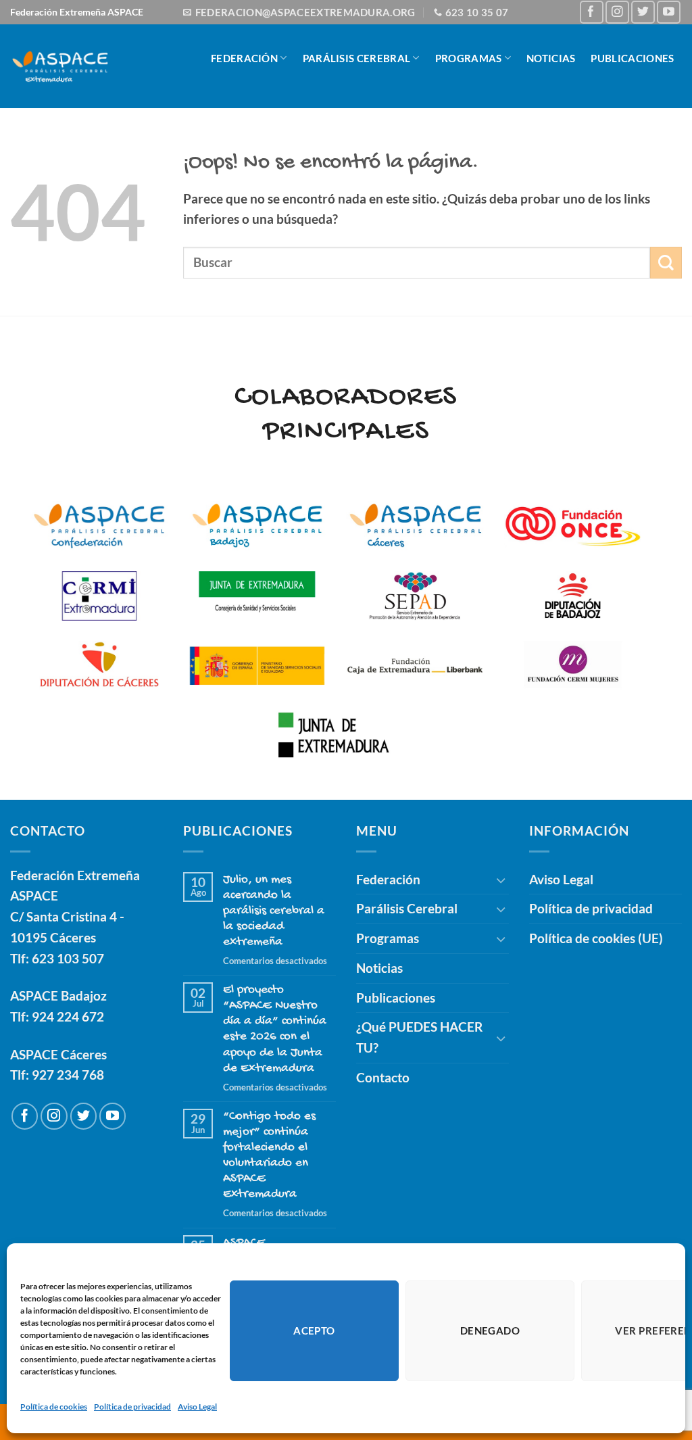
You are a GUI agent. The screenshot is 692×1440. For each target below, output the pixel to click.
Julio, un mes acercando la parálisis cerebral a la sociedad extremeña (273, 911)
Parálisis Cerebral (357, 58)
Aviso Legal (197, 1406)
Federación (244, 58)
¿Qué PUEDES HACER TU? (491, 126)
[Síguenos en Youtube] (669, 12)
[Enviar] (666, 263)
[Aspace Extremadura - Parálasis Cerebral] (60, 66)
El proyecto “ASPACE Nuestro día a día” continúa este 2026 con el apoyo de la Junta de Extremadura (274, 1029)
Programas (468, 58)
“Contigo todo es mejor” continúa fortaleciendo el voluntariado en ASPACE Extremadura (269, 1155)
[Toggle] (501, 880)
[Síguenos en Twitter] (643, 12)
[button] (669, 126)
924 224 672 (68, 1016)
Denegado (490, 1330)
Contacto (608, 126)
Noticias (550, 58)
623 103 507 (68, 958)
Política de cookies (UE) (596, 938)
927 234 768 (68, 1074)
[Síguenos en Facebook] (591, 12)
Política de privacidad (132, 1406)
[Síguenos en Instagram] (617, 12)
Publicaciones (632, 58)
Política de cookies (53, 1406)
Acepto (314, 1330)
